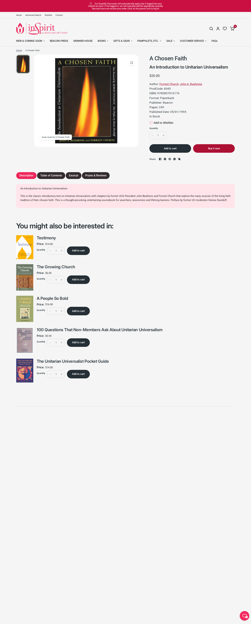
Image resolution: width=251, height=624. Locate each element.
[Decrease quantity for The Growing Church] (50, 279)
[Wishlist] (224, 28)
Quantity (153, 128)
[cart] (231, 28)
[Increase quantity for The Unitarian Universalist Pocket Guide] (61, 374)
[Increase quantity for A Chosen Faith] (163, 135)
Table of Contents (51, 175)
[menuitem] (20, 15)
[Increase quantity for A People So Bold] (61, 311)
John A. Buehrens (191, 84)
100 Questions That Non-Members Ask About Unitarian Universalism (100, 329)
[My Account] (218, 28)
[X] (165, 159)
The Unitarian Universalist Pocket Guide (73, 361)
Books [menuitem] (102, 40)
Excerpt (73, 175)
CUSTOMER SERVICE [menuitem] (192, 40)
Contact (59, 15)
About (19, 15)
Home (19, 50)
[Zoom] (131, 62)
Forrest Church (169, 84)
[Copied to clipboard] (179, 159)
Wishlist (48, 15)
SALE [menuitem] (169, 40)
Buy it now (214, 148)
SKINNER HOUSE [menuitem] (83, 40)
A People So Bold (52, 298)
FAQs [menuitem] (215, 40)
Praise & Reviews (95, 175)
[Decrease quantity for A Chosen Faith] (152, 135)
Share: (152, 159)
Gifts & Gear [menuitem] (121, 40)
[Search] (211, 28)
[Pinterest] (170, 159)
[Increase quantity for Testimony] (61, 250)
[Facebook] (160, 159)
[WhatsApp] (174, 159)
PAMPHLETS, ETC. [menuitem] (148, 40)
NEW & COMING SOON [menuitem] (29, 40)
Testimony (46, 237)
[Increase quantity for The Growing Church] (61, 279)
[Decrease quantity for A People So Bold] (50, 311)
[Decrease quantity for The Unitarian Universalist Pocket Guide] (50, 374)
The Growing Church (56, 266)
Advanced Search (33, 15)
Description (26, 175)
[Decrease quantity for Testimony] (50, 250)
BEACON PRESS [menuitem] (59, 40)
